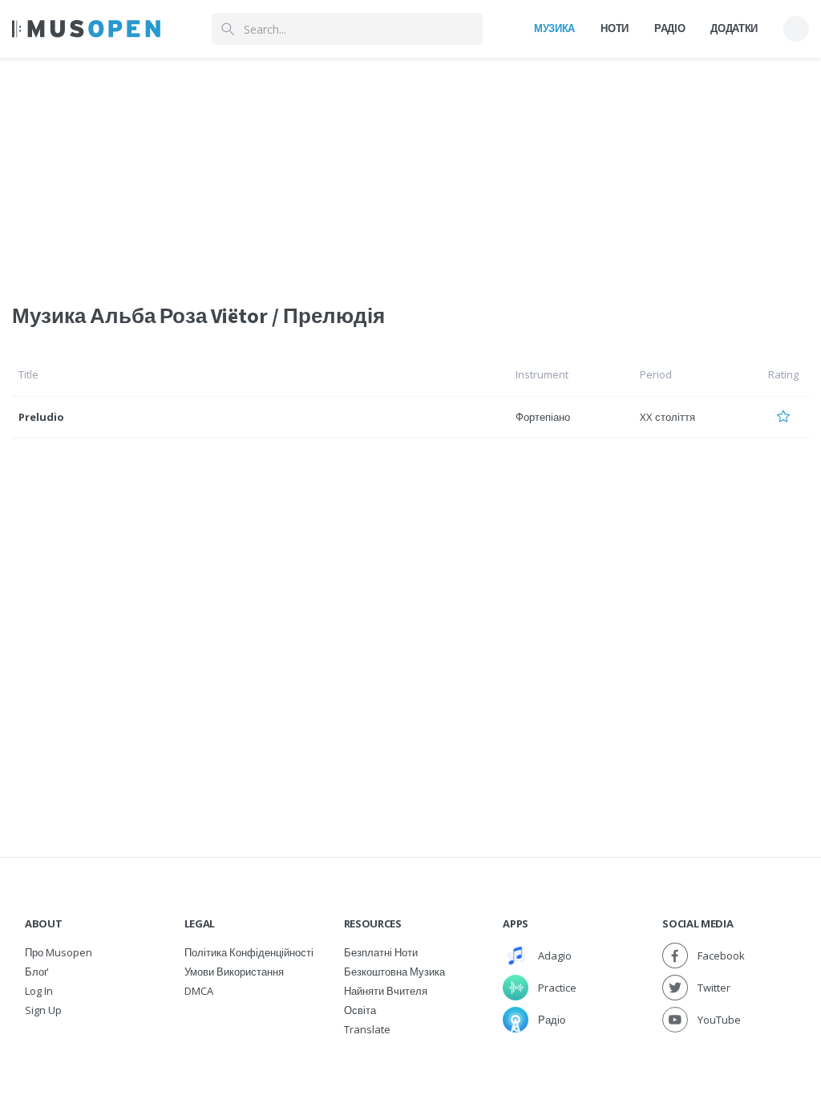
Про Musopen (58, 952)
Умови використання (234, 971)
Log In (39, 991)
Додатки (734, 28)
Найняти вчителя (385, 991)
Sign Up (43, 1010)
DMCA (198, 991)
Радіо (669, 28)
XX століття (667, 417)
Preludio (41, 417)
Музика (554, 28)
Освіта (360, 1010)
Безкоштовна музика (394, 971)
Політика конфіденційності (248, 952)
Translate (367, 1029)
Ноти (615, 28)
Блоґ (36, 971)
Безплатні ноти (381, 952)
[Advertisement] (410, 171)
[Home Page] (86, 29)
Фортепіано (543, 417)
